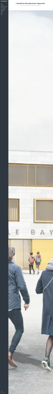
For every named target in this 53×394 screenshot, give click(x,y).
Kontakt (2, 390)
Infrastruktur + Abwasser (4, 6)
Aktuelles (2, 391)
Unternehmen (2, 10)
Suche (1, 14)
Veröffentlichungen (3, 392)
